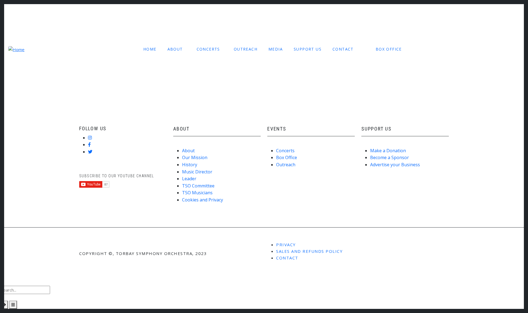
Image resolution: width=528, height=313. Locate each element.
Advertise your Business (395, 165)
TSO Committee (198, 186)
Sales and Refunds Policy (309, 251)
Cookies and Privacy (202, 200)
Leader (189, 179)
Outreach (285, 165)
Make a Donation (388, 151)
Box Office (286, 157)
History (189, 165)
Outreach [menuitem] (245, 49)
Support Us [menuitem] (307, 49)
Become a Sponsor (389, 157)
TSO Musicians (197, 193)
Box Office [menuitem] (389, 49)
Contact (287, 258)
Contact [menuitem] (343, 49)
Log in (22, 13)
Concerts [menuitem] (208, 49)
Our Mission (194, 157)
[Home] (16, 49)
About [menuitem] (175, 49)
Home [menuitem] (149, 49)
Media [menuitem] (275, 49)
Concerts (285, 151)
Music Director (197, 172)
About (188, 151)
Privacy (286, 244)
